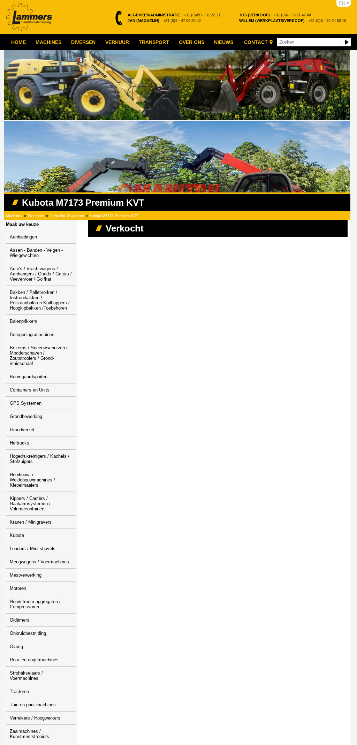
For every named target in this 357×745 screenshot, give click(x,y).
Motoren (18, 588)
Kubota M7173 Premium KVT (113, 216)
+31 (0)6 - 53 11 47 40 (275, 15)
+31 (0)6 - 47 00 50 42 (164, 20)
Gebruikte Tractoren (67, 216)
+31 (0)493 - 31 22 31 (174, 15)
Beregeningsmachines (32, 334)
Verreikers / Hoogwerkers (35, 718)
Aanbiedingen (23, 237)
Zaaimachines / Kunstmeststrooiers (29, 734)
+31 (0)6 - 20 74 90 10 (292, 20)
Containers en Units (30, 390)
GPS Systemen (25, 403)
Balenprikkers (23, 321)
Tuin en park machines (33, 704)
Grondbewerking (26, 416)
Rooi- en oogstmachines (34, 659)
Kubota (17, 535)
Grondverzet (22, 429)
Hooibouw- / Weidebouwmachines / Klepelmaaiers (32, 480)
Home (18, 42)
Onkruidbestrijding (28, 633)
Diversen (83, 42)
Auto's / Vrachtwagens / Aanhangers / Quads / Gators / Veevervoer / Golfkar (41, 274)
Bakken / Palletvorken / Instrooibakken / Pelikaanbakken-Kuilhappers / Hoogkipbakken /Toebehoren (40, 300)
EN (342, 3)
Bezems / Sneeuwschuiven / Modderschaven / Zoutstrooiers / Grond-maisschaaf (39, 355)
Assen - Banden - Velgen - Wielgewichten (36, 253)
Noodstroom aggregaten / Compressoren (35, 604)
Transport (154, 42)
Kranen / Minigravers (31, 522)
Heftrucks (19, 443)
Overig (16, 646)
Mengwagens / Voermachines (39, 561)
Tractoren (36, 216)
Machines (48, 42)
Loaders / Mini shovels (32, 548)
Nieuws (223, 42)
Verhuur (117, 42)
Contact (256, 42)
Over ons (191, 42)
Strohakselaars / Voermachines (26, 675)
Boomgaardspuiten (28, 376)
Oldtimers (19, 620)
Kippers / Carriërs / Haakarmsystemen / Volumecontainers (30, 503)
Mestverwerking (25, 575)
